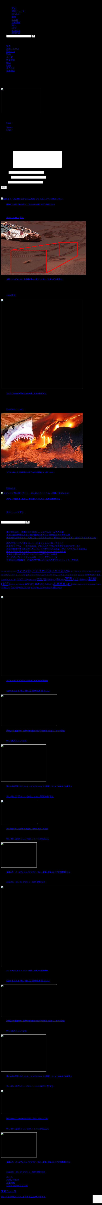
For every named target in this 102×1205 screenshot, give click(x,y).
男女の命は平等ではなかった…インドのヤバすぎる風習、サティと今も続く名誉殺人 (46, 549)
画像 (94, 584)
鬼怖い (57, 587)
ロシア (22, 579)
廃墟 (39, 584)
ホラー (90, 574)
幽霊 (29, 584)
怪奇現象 (10, 60)
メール (5, 177)
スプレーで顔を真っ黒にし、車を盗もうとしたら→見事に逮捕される (33, 499)
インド (95, 571)
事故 (60, 579)
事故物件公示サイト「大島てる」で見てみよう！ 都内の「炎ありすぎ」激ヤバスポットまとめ (51, 537)
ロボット (32, 579)
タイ (49, 575)
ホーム (9, 1177)
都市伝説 (10, 71)
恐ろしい (10, 51)
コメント (6, 167)
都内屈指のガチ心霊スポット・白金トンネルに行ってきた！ (35, 543)
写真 (72, 579)
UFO (8, 65)
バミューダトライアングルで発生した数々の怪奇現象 (27, 681)
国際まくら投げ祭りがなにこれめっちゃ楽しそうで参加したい (30, 204)
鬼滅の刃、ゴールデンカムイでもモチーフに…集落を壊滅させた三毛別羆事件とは (38, 872)
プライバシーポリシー (17, 1185)
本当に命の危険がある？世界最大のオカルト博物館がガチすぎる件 (38, 535)
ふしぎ (9, 57)
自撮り (6, 587)
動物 (8, 54)
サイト (4, 182)
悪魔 (76, 584)
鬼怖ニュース (8, 1191)
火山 (82, 584)
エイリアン (8, 575)
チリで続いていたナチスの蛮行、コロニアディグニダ (31, 557)
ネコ (74, 575)
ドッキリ (67, 575)
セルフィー (32, 575)
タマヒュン (57, 575)
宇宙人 (14, 584)
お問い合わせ (12, 1180)
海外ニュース (12, 49)
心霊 (49, 584)
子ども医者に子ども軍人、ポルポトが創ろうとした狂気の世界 (36, 551)
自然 (15, 587)
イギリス (60, 571)
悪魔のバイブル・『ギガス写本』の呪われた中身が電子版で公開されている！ (43, 546)
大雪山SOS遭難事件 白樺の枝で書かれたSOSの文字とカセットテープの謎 (42, 560)
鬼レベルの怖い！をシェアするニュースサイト (23, 1197)
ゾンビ (42, 575)
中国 (42, 579)
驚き (8, 46)
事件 (52, 579)
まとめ (24, 571)
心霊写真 (62, 584)
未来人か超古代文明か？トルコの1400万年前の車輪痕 (31, 554)
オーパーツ (20, 575)
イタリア (73, 571)
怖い (8, 63)
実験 (21, 584)
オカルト (10, 68)
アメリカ (41, 571)
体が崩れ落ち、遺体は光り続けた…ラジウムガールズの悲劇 (35, 532)
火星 (89, 584)
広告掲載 (10, 1183)
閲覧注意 (41, 587)
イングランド (84, 571)
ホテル (81, 575)
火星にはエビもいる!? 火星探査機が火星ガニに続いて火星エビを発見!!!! (34, 279)
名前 (4, 172)
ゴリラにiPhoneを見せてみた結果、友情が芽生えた (26, 393)
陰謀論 (48, 587)
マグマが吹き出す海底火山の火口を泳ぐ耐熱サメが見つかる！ (30, 472)
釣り (33, 587)
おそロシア (11, 571)
